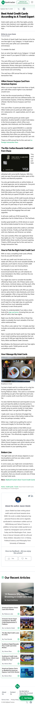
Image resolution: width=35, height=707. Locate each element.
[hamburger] (32, 2)
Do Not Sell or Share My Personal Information (26, 693)
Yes (12, 558)
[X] (27, 702)
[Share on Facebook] (24, 9)
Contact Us (12, 693)
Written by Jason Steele (8, 34)
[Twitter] (29, 496)
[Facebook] (31, 702)
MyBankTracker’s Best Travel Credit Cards (20, 480)
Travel (16, 487)
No (26, 558)
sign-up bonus (14, 312)
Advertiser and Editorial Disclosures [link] (23, 2)
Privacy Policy (15, 699)
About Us (4, 693)
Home (3, 487)
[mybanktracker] (7, 2)
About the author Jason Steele (17, 506)
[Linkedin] (32, 496)
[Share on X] (19, 9)
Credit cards (9, 487)
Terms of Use (5, 699)
